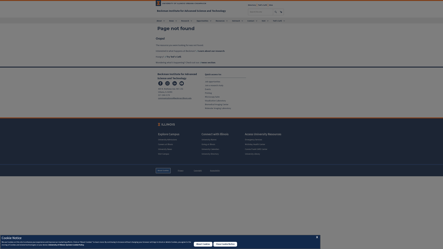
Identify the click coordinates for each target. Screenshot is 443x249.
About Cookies (203, 244)
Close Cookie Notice (225, 244)
